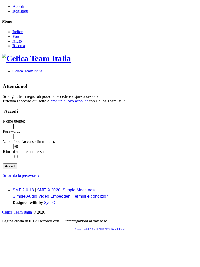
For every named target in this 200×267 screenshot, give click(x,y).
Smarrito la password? (21, 175)
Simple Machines (79, 190)
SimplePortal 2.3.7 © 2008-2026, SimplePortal (100, 229)
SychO (49, 202)
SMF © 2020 (48, 190)
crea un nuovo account (69, 101)
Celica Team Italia (17, 212)
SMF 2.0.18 (23, 190)
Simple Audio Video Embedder (41, 196)
